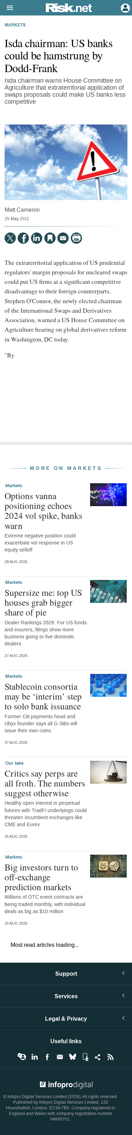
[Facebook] (23, 238)
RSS (110, 1057)
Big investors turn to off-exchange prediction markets (41, 877)
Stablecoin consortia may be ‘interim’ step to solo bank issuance (43, 696)
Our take (14, 763)
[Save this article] (50, 238)
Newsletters (60, 1057)
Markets (15, 25)
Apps (85, 1057)
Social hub (98, 1057)
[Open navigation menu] (6, 8)
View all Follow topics (22, 1057)
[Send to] (63, 238)
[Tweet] (10, 238)
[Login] (124, 7)
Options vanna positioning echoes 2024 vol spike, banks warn (43, 510)
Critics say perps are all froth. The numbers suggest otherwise (45, 783)
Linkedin (34, 1057)
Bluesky (72, 1057)
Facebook (47, 1057)
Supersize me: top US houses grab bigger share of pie (43, 602)
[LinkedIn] (36, 238)
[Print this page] (76, 238)
